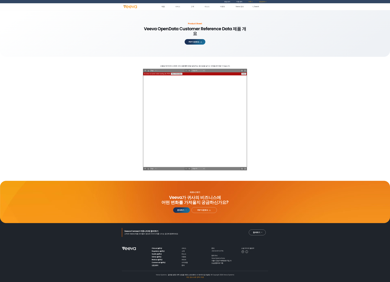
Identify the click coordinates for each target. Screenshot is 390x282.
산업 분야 (155, 265)
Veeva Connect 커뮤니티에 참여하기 (141, 231)
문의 (183, 265)
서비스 (177, 7)
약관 (202, 277)
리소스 (207, 7)
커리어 (184, 260)
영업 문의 (227, 1)
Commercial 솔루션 (158, 262)
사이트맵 (185, 262)
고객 (192, 7)
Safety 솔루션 (156, 257)
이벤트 (222, 7)
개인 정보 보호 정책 (193, 277)
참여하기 (256, 232)
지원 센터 (239, 1)
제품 (163, 7)
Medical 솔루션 (157, 260)
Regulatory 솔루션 (158, 251)
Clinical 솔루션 (157, 248)
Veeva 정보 (240, 7)
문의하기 (180, 210)
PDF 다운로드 (194, 42)
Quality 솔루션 (157, 254)
